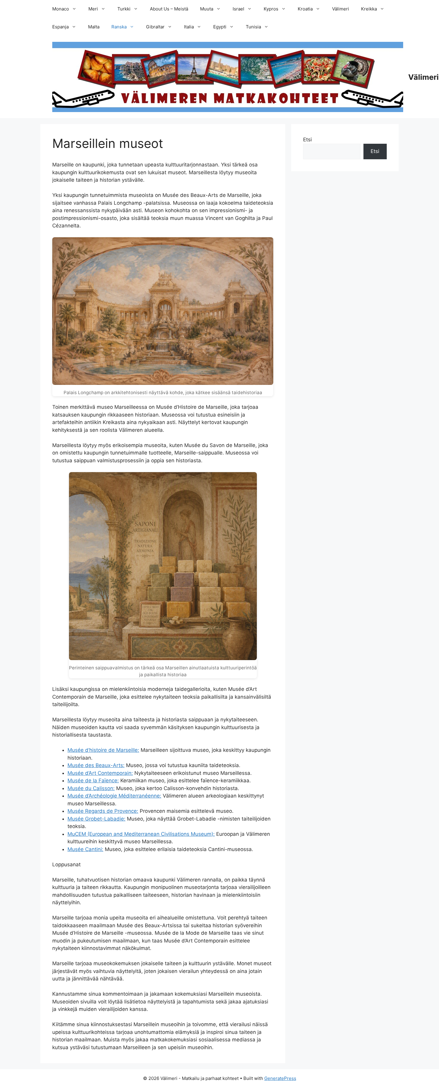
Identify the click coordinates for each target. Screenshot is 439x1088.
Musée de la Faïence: (93, 781)
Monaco (60, 9)
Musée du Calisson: (91, 788)
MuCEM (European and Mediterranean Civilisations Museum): (141, 834)
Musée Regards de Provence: (102, 811)
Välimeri (340, 9)
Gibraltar (155, 27)
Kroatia (305, 9)
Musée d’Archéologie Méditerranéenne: (114, 796)
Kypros (271, 9)
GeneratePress (280, 1078)
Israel (238, 9)
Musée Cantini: (85, 849)
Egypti (219, 27)
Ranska (119, 27)
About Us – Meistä (169, 9)
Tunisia (253, 27)
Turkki (124, 9)
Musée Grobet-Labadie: (96, 819)
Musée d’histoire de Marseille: (103, 750)
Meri (93, 9)
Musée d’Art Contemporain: (100, 773)
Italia (189, 27)
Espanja (60, 27)
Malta (93, 27)
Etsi (307, 140)
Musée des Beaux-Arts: (96, 765)
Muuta (206, 9)
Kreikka (369, 9)
